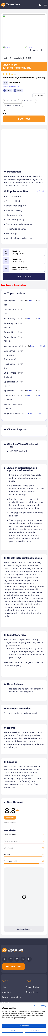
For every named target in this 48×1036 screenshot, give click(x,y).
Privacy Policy (32, 987)
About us (6, 992)
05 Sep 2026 (18, 254)
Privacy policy (40, 1006)
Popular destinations (11, 997)
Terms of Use (32, 992)
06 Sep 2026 (18, 262)
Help (4, 987)
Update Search (24, 276)
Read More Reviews (24, 929)
